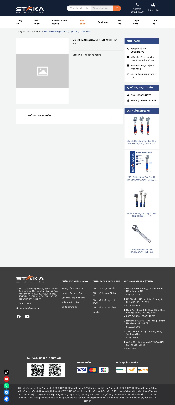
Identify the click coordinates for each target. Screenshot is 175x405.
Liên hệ (96, 312)
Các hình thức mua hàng (73, 297)
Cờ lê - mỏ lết (35, 31)
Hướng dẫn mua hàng (72, 293)
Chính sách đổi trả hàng (104, 307)
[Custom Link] (6, 379)
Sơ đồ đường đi (69, 307)
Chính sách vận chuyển (104, 288)
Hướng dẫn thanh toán (72, 288)
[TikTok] (6, 372)
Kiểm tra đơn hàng (71, 302)
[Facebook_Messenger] (6, 392)
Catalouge (103, 22)
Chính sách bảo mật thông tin (105, 294)
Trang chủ (21, 31)
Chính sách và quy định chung (104, 301)
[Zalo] (6, 399)
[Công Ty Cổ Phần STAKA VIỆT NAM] (30, 9)
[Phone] (6, 385)
